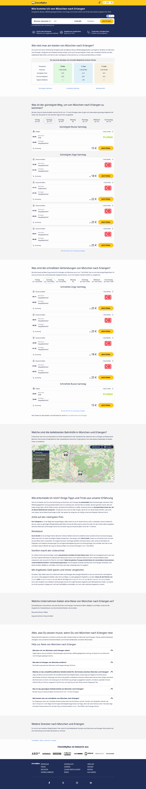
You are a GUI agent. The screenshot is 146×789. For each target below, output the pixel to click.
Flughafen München (78, 579)
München (97, 447)
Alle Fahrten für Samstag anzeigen (74, 251)
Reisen (42, 740)
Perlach (34, 579)
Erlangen (108, 447)
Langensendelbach (46, 579)
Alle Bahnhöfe (100, 88)
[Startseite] (39, 2)
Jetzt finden (106, 148)
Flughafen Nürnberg (98, 579)
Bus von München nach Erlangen (76, 415)
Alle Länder (91, 772)
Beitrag (90, 769)
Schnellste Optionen (72, 88)
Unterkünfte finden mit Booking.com (43, 25)
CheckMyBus (35, 740)
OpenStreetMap (104, 481)
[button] (80, 473)
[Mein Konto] (99, 2)
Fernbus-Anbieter (47, 772)
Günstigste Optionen (45, 88)
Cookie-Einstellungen (72, 769)
